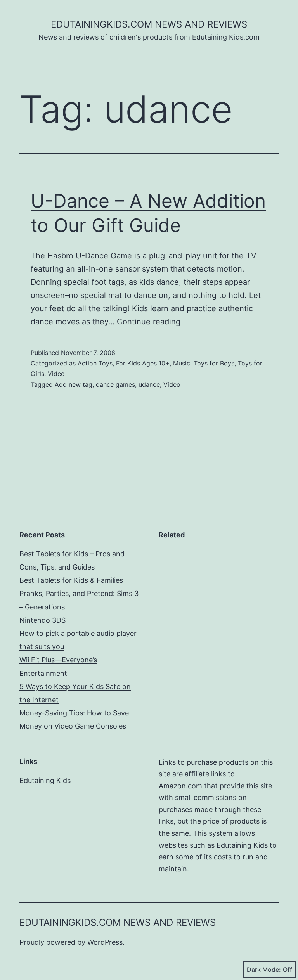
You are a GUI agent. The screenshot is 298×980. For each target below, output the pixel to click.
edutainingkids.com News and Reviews (149, 24)
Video (56, 373)
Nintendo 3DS (42, 620)
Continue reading (148, 321)
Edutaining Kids (45, 780)
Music (181, 363)
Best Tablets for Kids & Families (71, 580)
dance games (115, 384)
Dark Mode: (264, 969)
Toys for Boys (214, 363)
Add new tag (73, 384)
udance (149, 384)
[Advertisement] (219, 595)
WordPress (105, 942)
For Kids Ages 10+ (143, 363)
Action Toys (95, 363)
